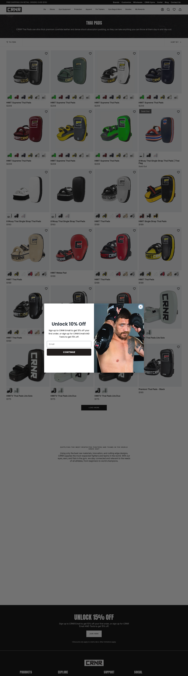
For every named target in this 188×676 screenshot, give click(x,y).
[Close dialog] (140, 307)
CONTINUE (69, 352)
